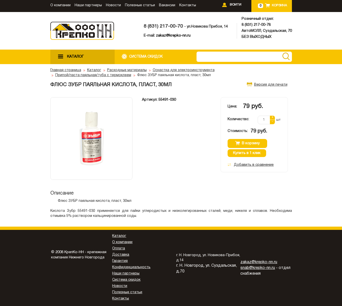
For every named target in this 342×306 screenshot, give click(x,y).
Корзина (279, 5)
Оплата (118, 248)
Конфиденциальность (131, 267)
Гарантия (120, 261)
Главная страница (65, 70)
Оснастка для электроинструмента (184, 70)
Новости (113, 5)
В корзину (251, 143)
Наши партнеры (88, 5)
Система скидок (126, 279)
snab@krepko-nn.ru (257, 268)
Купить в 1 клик (247, 153)
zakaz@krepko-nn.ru (173, 35)
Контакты (187, 5)
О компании (60, 5)
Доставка (120, 254)
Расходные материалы (127, 70)
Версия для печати (270, 84)
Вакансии (167, 5)
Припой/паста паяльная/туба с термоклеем (93, 75)
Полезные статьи (140, 5)
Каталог (94, 70)
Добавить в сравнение (254, 165)
